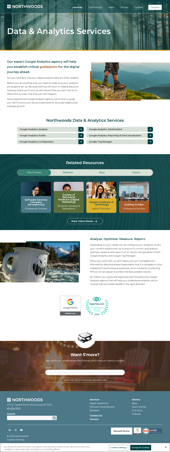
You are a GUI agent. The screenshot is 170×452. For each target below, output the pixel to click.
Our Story (137, 410)
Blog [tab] (102, 172)
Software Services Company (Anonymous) (36, 202)
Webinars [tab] (68, 172)
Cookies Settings (118, 447)
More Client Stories (82, 221)
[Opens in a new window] (70, 306)
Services (94, 399)
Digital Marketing (99, 403)
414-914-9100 (14, 408)
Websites (94, 410)
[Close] (166, 447)
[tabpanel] (85, 203)
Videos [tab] (136, 172)
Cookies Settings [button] (15, 439)
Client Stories (139, 407)
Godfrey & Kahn (134, 204)
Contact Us (96, 415)
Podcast (136, 414)
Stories (136, 399)
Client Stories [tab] (34, 172)
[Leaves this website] (97, 306)
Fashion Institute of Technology (101, 203)
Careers (94, 419)
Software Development (102, 407)
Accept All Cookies (141, 447)
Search (11, 414)
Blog (134, 403)
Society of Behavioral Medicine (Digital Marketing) (68, 198)
